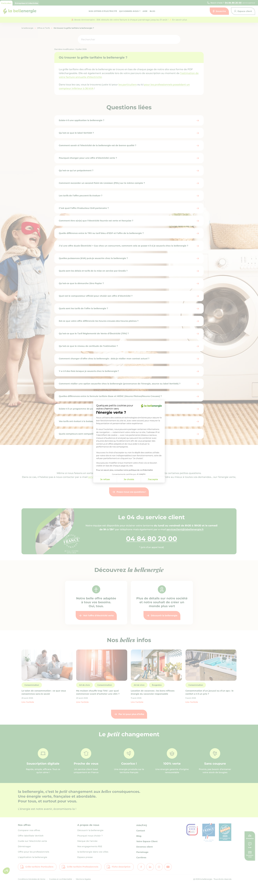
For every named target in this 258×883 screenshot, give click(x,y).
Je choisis (129, 479)
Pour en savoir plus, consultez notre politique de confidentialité (124, 470)
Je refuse (105, 479)
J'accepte (153, 479)
